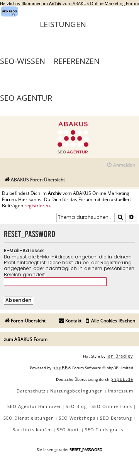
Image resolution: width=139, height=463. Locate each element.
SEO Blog (76, 406)
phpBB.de (121, 379)
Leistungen (63, 24)
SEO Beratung (116, 418)
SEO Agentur (26, 98)
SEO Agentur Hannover (34, 406)
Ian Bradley (120, 356)
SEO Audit (68, 429)
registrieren (37, 206)
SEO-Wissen (22, 61)
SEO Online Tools (112, 406)
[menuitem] (120, 165)
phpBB (60, 367)
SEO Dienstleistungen (28, 418)
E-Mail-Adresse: (24, 250)
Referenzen (77, 61)
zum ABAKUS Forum (25, 339)
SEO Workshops (77, 418)
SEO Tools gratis (104, 429)
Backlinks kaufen (32, 429)
